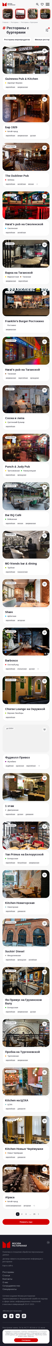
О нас (5, 1282)
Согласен (26, 1340)
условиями (43, 1332)
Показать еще (26, 1222)
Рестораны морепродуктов (17, 40)
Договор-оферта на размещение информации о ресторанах (23, 1260)
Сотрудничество (11, 1286)
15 (34, 1214)
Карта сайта (8, 1266)
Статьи (6, 1275)
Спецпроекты (10, 1289)
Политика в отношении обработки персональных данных (23, 1253)
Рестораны (8, 1272)
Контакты (7, 1279)
